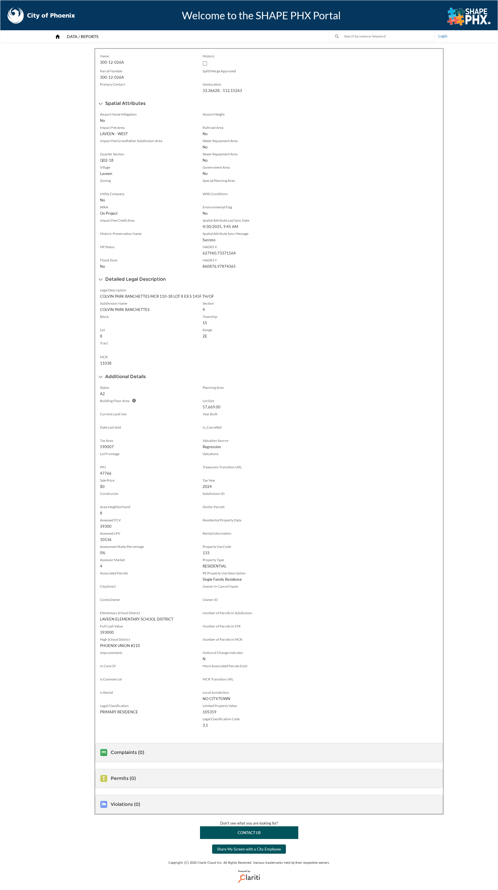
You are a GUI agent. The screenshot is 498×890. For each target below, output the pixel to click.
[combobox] (389, 36)
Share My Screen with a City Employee (249, 849)
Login (442, 36)
